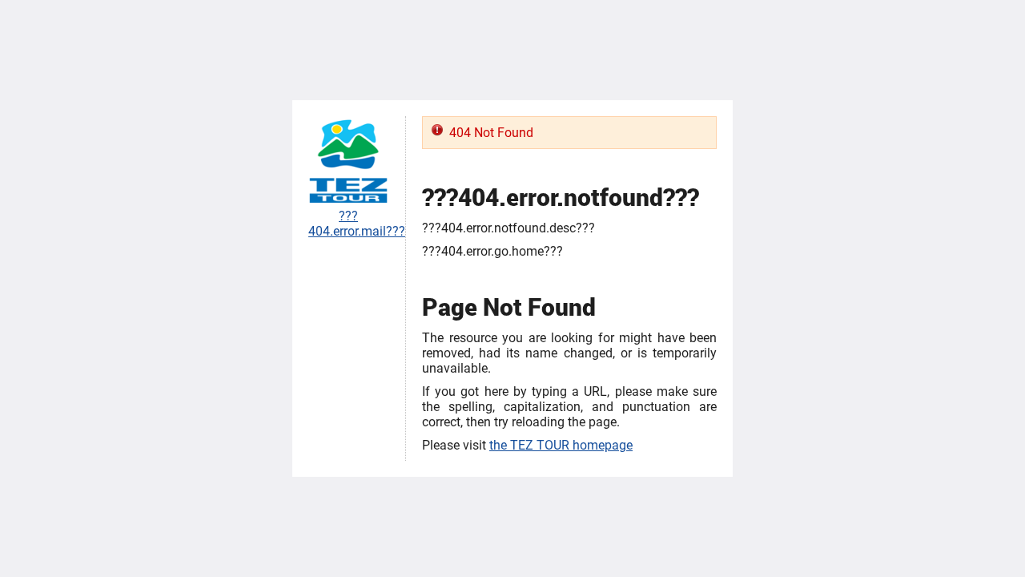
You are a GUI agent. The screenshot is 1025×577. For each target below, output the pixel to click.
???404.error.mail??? (356, 223)
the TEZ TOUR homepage (561, 445)
